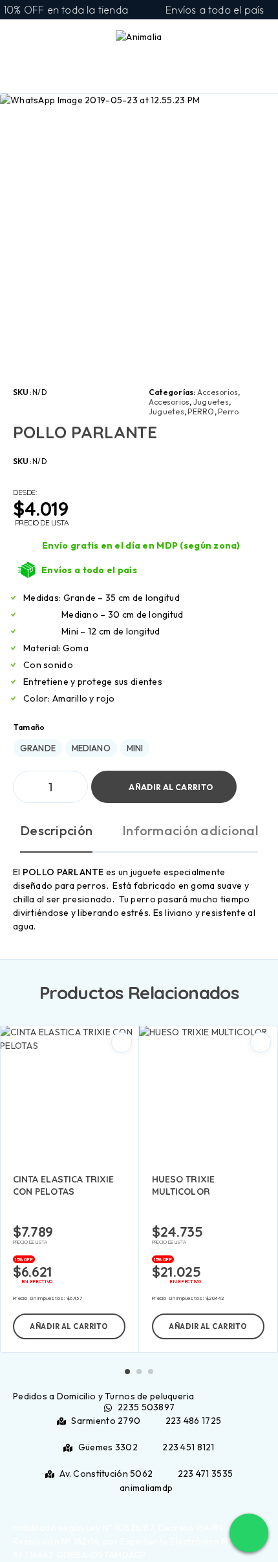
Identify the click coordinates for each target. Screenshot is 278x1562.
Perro (228, 411)
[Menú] (28, 38)
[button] (69, 1326)
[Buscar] (217, 40)
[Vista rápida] (121, 1042)
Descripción (56, 830)
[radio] (38, 748)
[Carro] (259, 38)
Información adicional (190, 830)
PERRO (200, 411)
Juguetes (211, 402)
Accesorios (217, 392)
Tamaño (29, 727)
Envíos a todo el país (89, 570)
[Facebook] (135, 1501)
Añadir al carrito (171, 787)
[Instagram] (142, 1501)
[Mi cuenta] (238, 39)
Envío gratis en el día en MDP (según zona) (141, 545)
